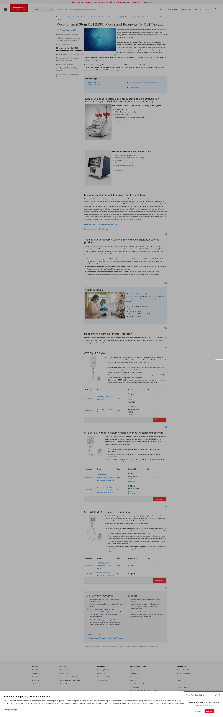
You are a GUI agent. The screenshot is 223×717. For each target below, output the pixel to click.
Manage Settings (10, 710)
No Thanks (198, 711)
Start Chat (209, 711)
